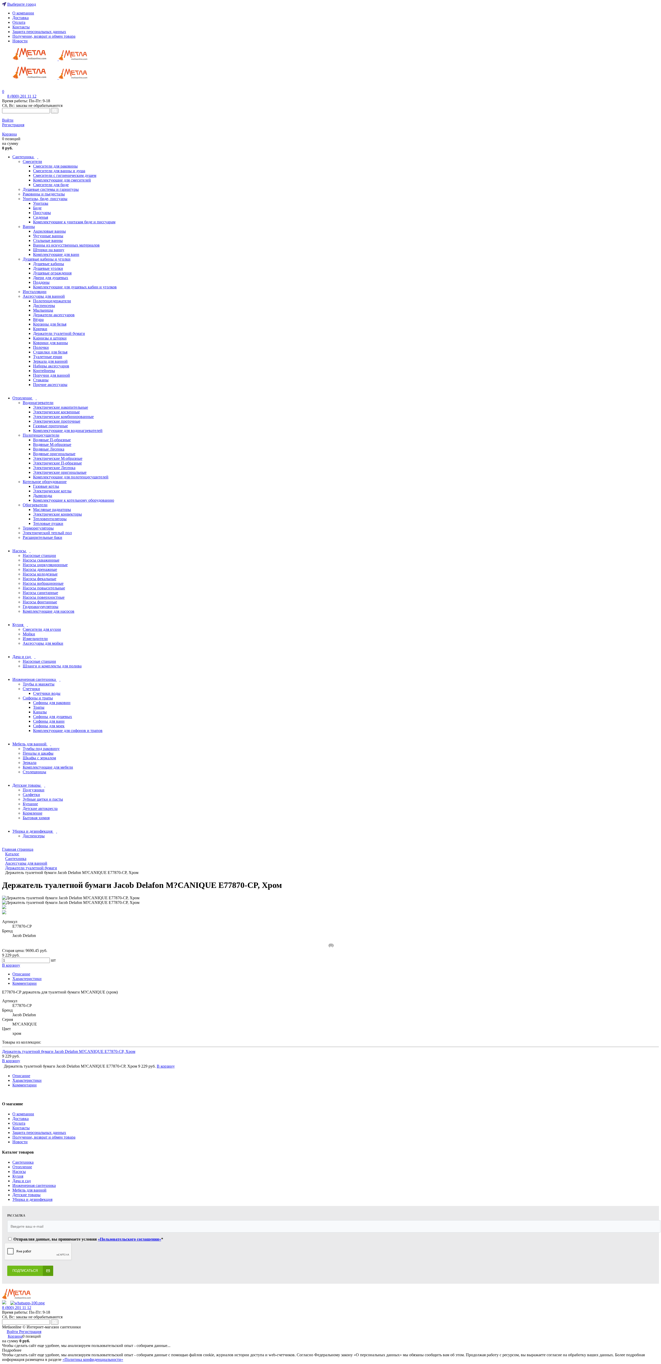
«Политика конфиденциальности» (92, 1359)
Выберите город (21, 4)
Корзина (9, 134)
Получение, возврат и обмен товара (43, 36)
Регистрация (13, 125)
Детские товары (26, 1195)
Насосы (19, 1171)
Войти (7, 120)
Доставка (20, 17)
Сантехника (23, 1162)
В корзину (11, 1061)
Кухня (17, 1176)
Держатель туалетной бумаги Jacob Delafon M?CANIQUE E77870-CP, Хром (68, 1051)
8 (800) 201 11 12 (21, 96)
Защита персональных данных (39, 31)
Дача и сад (21, 1181)
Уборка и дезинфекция (32, 1199)
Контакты (21, 27)
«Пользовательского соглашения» (129, 1239)
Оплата (18, 22)
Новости (20, 41)
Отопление (22, 1167)
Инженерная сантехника (34, 1185)
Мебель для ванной (29, 1190)
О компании (23, 13)
